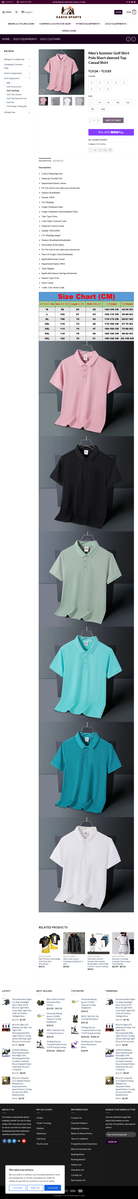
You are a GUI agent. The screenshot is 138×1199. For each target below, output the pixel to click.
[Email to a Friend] (100, 150)
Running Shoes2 (78, 1159)
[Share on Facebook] (91, 150)
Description (45, 161)
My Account (42, 1143)
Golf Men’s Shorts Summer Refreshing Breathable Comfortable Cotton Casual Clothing (98, 963)
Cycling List (76, 1175)
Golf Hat (10, 102)
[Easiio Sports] (69, 12)
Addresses (41, 1133)
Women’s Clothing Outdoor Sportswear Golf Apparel (121, 961)
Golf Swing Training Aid (17, 106)
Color (91, 76)
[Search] (16, 12)
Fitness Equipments (88, 23)
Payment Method (79, 1123)
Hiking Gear (69, 30)
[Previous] (43, 72)
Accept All (52, 1188)
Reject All (35, 1188)
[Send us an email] (134, 2)
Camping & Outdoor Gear (55, 23)
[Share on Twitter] (95, 150)
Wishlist (40, 1128)
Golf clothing (50, 39)
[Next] (80, 72)
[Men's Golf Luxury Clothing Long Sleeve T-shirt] (74, 943)
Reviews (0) (58, 161)
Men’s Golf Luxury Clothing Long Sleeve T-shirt (73, 961)
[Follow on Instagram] (129, 2)
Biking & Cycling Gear (21, 23)
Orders (40, 1117)
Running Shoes (77, 1154)
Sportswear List (78, 1180)
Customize (17, 1188)
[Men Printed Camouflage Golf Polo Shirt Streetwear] (50, 943)
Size (90, 96)
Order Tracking (44, 1123)
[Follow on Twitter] (132, 2)
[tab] (45, 161)
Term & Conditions (79, 1138)
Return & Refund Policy (81, 1133)
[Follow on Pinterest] (24, 1141)
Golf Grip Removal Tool (17, 98)
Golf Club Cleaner (14, 94)
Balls (9, 83)
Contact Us (76, 1117)
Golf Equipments (115, 23)
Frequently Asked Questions (84, 1143)
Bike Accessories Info (81, 1149)
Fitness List (76, 1164)
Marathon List (77, 1169)
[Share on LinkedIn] (110, 150)
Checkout (41, 1138)
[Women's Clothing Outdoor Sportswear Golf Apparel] (123, 943)
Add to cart (113, 120)
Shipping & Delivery (80, 1128)
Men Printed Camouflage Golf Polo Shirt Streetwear (49, 961)
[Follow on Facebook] (127, 2)
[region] (35, 1179)
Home (6, 39)
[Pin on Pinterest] (105, 150)
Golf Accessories (14, 87)
